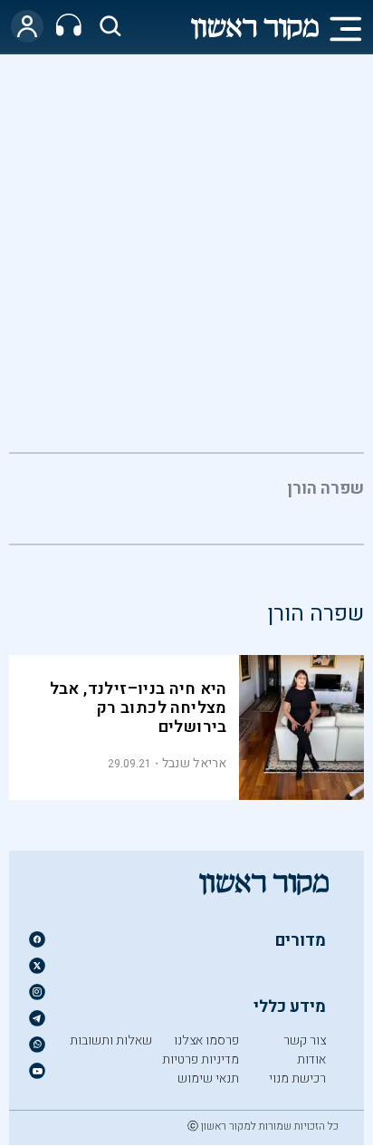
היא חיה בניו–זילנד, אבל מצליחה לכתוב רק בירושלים (138, 708)
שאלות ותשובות (111, 1040)
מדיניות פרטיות (200, 1059)
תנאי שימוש (208, 1078)
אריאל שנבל (194, 763)
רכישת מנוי (297, 1078)
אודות (311, 1059)
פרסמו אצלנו (206, 1040)
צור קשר (304, 1040)
